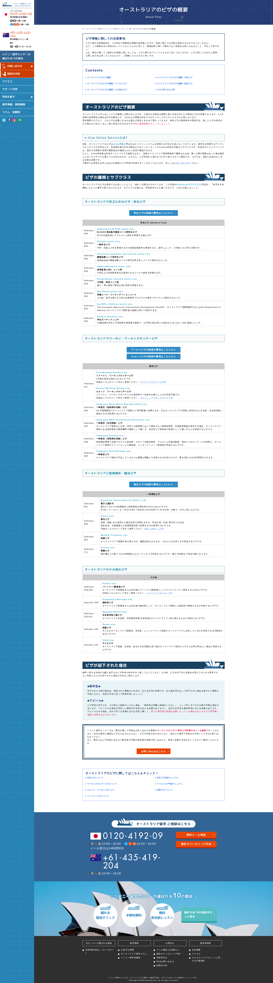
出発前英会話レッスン (99, 951)
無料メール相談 (196, 835)
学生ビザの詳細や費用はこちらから (153, 213)
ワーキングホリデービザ (152, 382)
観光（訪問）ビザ (153, 528)
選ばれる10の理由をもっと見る (198, 914)
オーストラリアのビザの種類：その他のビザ (107, 89)
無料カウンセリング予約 (196, 844)
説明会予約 (13, 74)
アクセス (7, 81)
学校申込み (161, 957)
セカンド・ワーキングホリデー (155, 398)
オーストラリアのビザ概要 (99, 77)
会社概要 (196, 950)
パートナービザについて (158, 593)
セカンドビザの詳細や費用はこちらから (153, 356)
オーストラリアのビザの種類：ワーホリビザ (107, 83)
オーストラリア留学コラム (134, 954)
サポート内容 (9, 89)
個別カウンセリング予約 (168, 954)
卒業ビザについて (165, 790)
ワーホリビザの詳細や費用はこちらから (153, 349)
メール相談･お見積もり (167, 950)
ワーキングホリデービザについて (102, 784)
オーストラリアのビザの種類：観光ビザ (175, 83)
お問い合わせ (181, 163)
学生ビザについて (95, 778)
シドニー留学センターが (16, 56)
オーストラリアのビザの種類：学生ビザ (175, 77)
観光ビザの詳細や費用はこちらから (153, 484)
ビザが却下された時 (166, 89)
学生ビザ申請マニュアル (168, 778)
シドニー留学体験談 (131, 957)
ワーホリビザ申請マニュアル (170, 784)
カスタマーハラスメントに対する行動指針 (206, 959)
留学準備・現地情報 (13, 104)
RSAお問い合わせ (165, 961)
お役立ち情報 (127, 950)
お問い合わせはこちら (153, 751)
